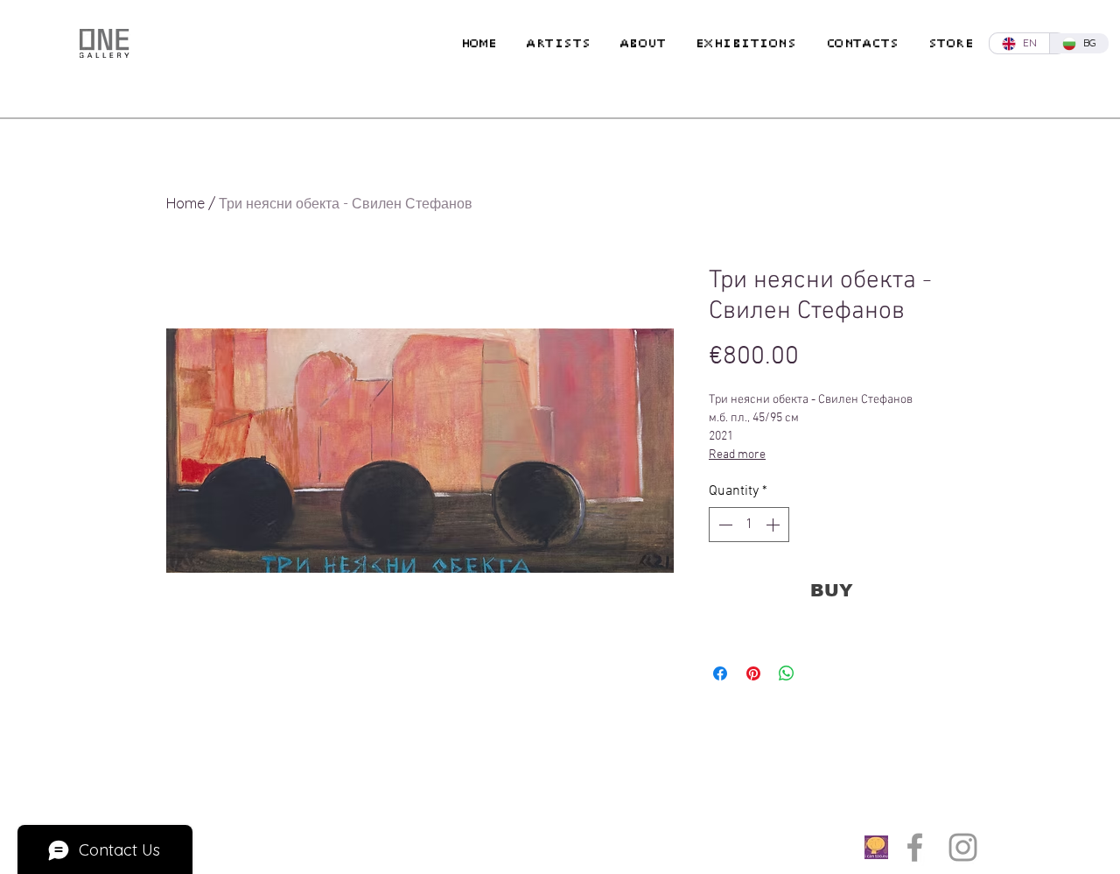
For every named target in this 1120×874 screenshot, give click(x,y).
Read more (737, 455)
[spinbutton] (749, 524)
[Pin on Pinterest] (753, 673)
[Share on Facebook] (720, 673)
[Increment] (774, 524)
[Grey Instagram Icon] (963, 847)
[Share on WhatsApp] (786, 673)
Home (185, 203)
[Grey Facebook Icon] (915, 847)
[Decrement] (723, 524)
